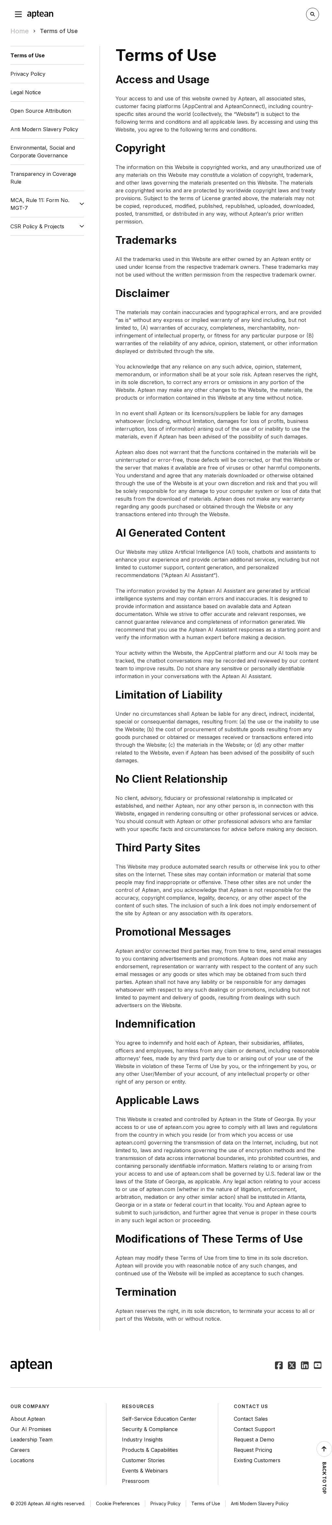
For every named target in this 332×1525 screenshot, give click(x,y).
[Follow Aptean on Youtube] (318, 1366)
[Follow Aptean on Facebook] (279, 1366)
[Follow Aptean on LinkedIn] (305, 1366)
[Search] (312, 14)
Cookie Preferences (118, 1503)
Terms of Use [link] (59, 31)
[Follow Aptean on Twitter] (292, 1366)
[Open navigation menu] (18, 14)
